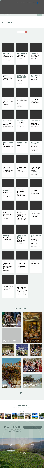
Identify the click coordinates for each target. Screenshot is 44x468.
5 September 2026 (34, 98)
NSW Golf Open (35, 263)
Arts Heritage (24, 171)
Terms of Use (33, 445)
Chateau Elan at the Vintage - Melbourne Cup (21, 265)
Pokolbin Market (7, 77)
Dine (36, 102)
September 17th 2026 (21, 211)
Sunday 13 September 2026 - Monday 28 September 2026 (7, 190)
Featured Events (33, 101)
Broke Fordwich (23, 195)
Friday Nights (6, 53)
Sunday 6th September (22, 142)
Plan (11, 444)
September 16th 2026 (7, 211)
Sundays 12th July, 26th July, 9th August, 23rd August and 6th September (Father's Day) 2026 (21, 77)
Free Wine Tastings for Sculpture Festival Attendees (8, 169)
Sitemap (33, 443)
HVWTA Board (33, 447)
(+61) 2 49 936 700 (22, 452)
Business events (11, 450)
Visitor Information (11, 447)
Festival (34, 149)
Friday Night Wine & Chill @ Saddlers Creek (8, 57)
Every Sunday (6, 75)
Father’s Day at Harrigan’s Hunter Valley (21, 124)
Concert (18, 218)
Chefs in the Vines (35, 99)
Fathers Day (38, 126)
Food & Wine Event (20, 126)
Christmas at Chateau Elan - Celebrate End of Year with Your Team (7, 266)
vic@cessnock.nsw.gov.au (22, 453)
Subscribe (32, 427)
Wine (38, 102)
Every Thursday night (22, 53)
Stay (11, 445)
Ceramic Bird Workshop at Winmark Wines (35, 192)
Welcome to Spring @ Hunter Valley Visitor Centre (22, 102)
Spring (21, 106)
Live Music (8, 60)
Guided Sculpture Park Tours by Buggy (21, 169)
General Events (5, 59)
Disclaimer (33, 446)
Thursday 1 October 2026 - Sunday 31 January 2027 (21, 236)
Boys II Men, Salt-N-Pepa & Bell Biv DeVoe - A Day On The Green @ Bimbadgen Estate (22, 290)
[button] (26, 32)
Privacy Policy (33, 444)
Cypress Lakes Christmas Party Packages (21, 240)
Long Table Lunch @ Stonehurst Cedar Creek (35, 215)
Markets (10, 78)
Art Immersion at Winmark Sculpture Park (8, 214)
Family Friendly (5, 79)
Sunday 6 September (21, 120)
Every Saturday (34, 53)
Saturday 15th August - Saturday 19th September (8, 99)
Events (11, 446)
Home (11, 443)
